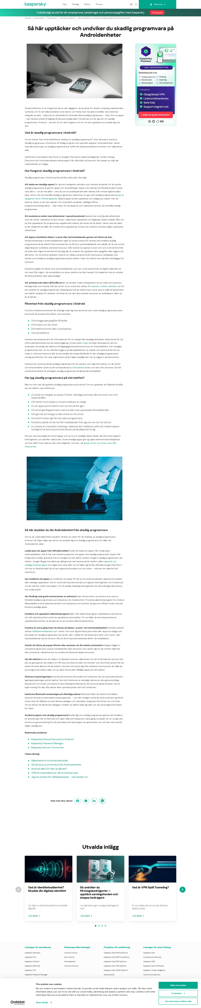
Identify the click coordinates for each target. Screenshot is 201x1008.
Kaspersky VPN (30, 970)
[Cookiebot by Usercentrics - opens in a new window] (18, 1003)
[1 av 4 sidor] (95, 925)
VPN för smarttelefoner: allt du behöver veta (54, 772)
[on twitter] (86, 801)
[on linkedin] (94, 801)
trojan (85, 343)
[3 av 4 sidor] (102, 925)
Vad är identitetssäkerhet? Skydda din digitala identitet (47, 889)
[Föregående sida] (18, 889)
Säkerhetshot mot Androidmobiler (49, 760)
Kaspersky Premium (32, 961)
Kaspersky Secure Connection (47, 747)
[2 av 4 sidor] (98, 925)
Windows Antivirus (71, 966)
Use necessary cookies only (178, 1001)
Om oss (99, 4)
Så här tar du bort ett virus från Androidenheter (56, 764)
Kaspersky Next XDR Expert (153, 966)
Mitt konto (158, 4)
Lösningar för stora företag (157, 947)
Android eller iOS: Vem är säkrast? (49, 768)
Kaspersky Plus (30, 957)
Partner (87, 4)
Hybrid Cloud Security (151, 975)
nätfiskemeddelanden (42, 631)
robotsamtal (78, 367)
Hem (65, 4)
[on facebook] (77, 801)
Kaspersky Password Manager (47, 743)
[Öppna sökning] (136, 4)
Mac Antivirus (69, 957)
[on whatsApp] (102, 801)
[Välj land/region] (131, 4)
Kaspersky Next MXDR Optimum (116, 970)
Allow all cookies (178, 985)
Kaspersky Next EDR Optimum (115, 961)
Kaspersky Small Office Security (116, 953)
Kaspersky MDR (149, 961)
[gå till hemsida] (35, 4)
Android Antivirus (70, 953)
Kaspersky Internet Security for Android (52, 739)
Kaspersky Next (149, 953)
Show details (42, 1002)
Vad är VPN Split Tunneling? (150, 887)
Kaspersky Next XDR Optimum (115, 966)
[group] (49, 888)
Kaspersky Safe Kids (32, 966)
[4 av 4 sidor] (105, 925)
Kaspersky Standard (32, 953)
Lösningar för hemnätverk (38, 947)
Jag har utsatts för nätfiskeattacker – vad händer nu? (59, 776)
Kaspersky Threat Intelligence (154, 970)
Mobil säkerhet (69, 961)
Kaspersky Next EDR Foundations (116, 957)
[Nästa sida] (182, 889)
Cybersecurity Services (152, 957)
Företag (75, 4)
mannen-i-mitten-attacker (104, 286)
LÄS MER (33, 915)
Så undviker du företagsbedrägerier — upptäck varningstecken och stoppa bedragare (99, 892)
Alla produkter (109, 975)
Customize (176, 993)
